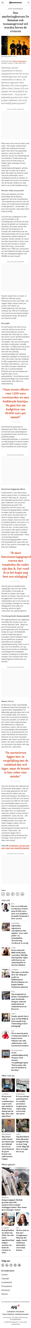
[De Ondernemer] (15, 3)
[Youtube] (19, 1265)
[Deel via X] (17, 894)
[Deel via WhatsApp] (8, 894)
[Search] (28, 2)
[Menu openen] (2, 2)
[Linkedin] (7, 1265)
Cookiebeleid (11, 1311)
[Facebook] (11, 1265)
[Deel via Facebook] (12, 894)
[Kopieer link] (3, 894)
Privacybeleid (20, 1311)
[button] (8, 1314)
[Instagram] (15, 1265)
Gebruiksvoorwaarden (22, 1314)
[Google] (2, 1265)
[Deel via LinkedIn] (22, 894)
